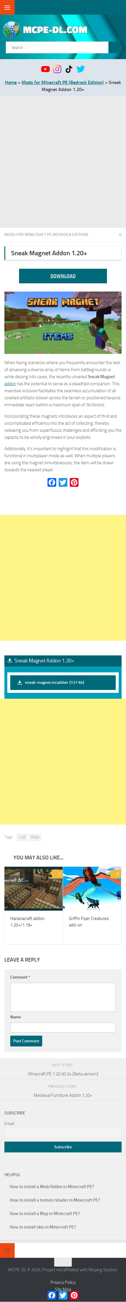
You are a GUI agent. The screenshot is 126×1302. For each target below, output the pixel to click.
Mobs (35, 837)
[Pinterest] (74, 482)
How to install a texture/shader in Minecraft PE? (55, 1200)
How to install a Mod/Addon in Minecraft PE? (52, 1187)
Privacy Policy (63, 1282)
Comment (20, 977)
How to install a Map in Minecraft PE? (45, 1214)
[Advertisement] (63, 162)
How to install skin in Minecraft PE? (43, 1227)
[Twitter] (63, 482)
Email (9, 1123)
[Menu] (7, 7)
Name (15, 1017)
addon (10, 383)
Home (11, 82)
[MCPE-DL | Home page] (64, 30)
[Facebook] (51, 482)
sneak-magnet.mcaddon (54, 682)
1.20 (22, 837)
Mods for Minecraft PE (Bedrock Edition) (63, 82)
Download (63, 276)
